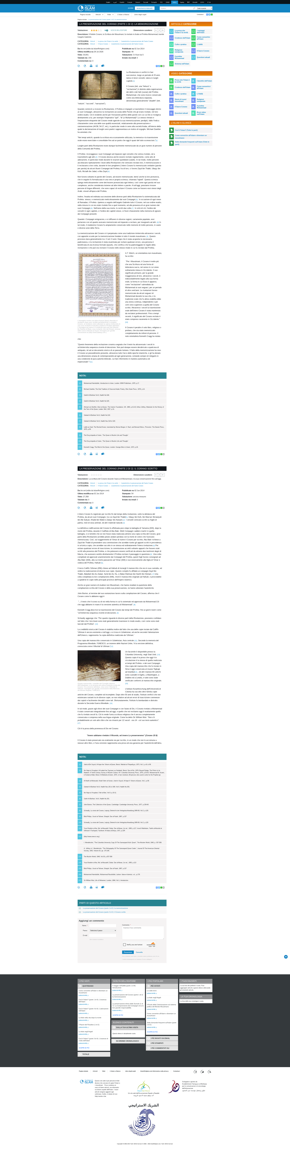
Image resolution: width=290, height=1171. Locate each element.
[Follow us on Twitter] (202, 1072)
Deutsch (137, 2)
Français (129, 2)
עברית (209, 2)
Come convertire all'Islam (203, 38)
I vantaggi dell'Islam (201, 31)
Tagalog (182, 2)
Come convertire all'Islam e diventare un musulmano (191, 136)
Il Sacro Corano (103, 44)
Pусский (145, 2)
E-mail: (85, 935)
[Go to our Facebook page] (195, 1072)
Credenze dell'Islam (182, 38)
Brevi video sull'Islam (201, 113)
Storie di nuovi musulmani (180, 100)
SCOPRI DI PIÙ (84, 1048)
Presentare (128, 952)
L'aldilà (200, 44)
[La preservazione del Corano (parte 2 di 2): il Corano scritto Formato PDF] (97, 507)
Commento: (126, 925)
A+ (163, 30)
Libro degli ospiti (140, 14)
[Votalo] (79, 65)
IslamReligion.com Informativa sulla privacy (154, 1071)
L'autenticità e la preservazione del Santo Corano (137, 41)
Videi (109, 14)
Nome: (85, 925)
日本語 (167, 2)
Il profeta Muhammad (179, 57)
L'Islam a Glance (123, 14)
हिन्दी (188, 2)
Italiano (174, 2)
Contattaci (200, 14)
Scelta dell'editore (119, 30)
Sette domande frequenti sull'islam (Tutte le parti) (192, 143)
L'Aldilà (200, 94)
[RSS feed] (209, 1072)
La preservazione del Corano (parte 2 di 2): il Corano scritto (104, 912)
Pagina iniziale (85, 14)
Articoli (98, 14)
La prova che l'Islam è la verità (108, 41)
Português (154, 2)
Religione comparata (179, 51)
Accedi (130, 8)
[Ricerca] (194, 8)
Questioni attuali (203, 57)
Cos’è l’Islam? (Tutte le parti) (186, 130)
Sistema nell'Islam (182, 64)
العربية (115, 2)
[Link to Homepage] (86, 8)
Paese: (85, 930)
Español (122, 2)
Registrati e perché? (145, 8)
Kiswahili (195, 2)
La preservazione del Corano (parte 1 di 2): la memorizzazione (105, 908)
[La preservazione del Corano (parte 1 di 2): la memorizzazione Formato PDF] (97, 65)
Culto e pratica (180, 44)
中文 (161, 2)
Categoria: (83, 41)
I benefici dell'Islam (204, 81)
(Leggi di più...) (83, 995)
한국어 (202, 2)
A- (156, 30)
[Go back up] (286, 957)
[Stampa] (91, 65)
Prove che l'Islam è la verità (182, 81)
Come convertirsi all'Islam (203, 87)
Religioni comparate (201, 100)
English (108, 2)
